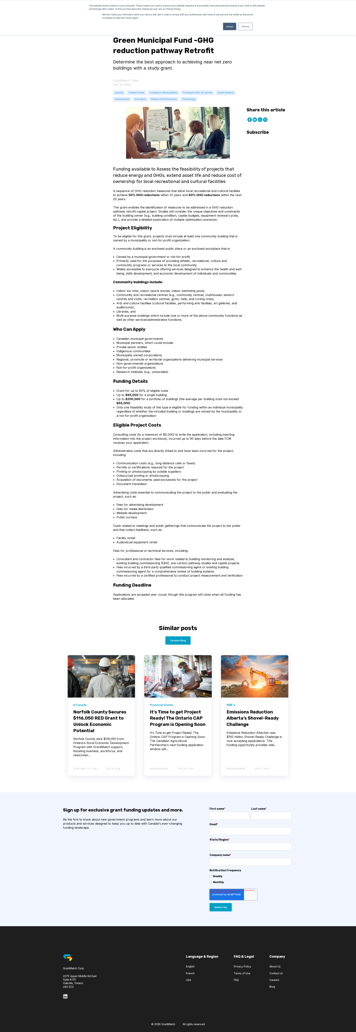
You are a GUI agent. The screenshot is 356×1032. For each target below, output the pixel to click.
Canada (119, 92)
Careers (274, 980)
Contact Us (276, 973)
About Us (275, 966)
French (190, 973)
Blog (272, 986)
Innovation (140, 99)
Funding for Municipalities (164, 92)
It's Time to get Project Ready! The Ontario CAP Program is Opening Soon (177, 718)
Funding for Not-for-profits (197, 92)
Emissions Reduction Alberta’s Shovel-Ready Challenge (252, 718)
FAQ (236, 980)
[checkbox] (250, 879)
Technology (188, 99)
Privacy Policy (242, 966)
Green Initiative (225, 92)
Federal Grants (136, 92)
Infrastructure (122, 99)
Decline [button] (245, 26)
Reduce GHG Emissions (164, 99)
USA (188, 980)
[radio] (250, 876)
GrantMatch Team (126, 80)
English (190, 966)
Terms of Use (242, 973)
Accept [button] (229, 26)
